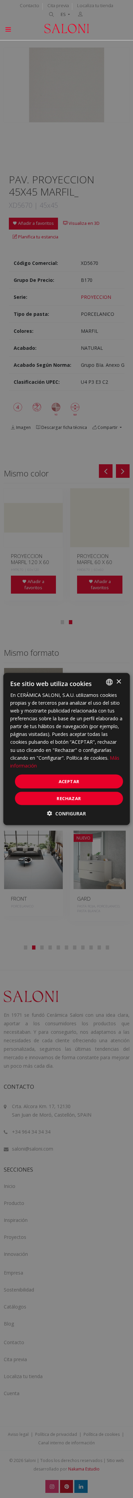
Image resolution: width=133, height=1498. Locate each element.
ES (64, 14)
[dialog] (66, 749)
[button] (66, 813)
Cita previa (58, 5)
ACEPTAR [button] (69, 781)
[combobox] (109, 682)
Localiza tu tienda (95, 5)
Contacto (29, 5)
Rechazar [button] (69, 798)
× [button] (118, 681)
